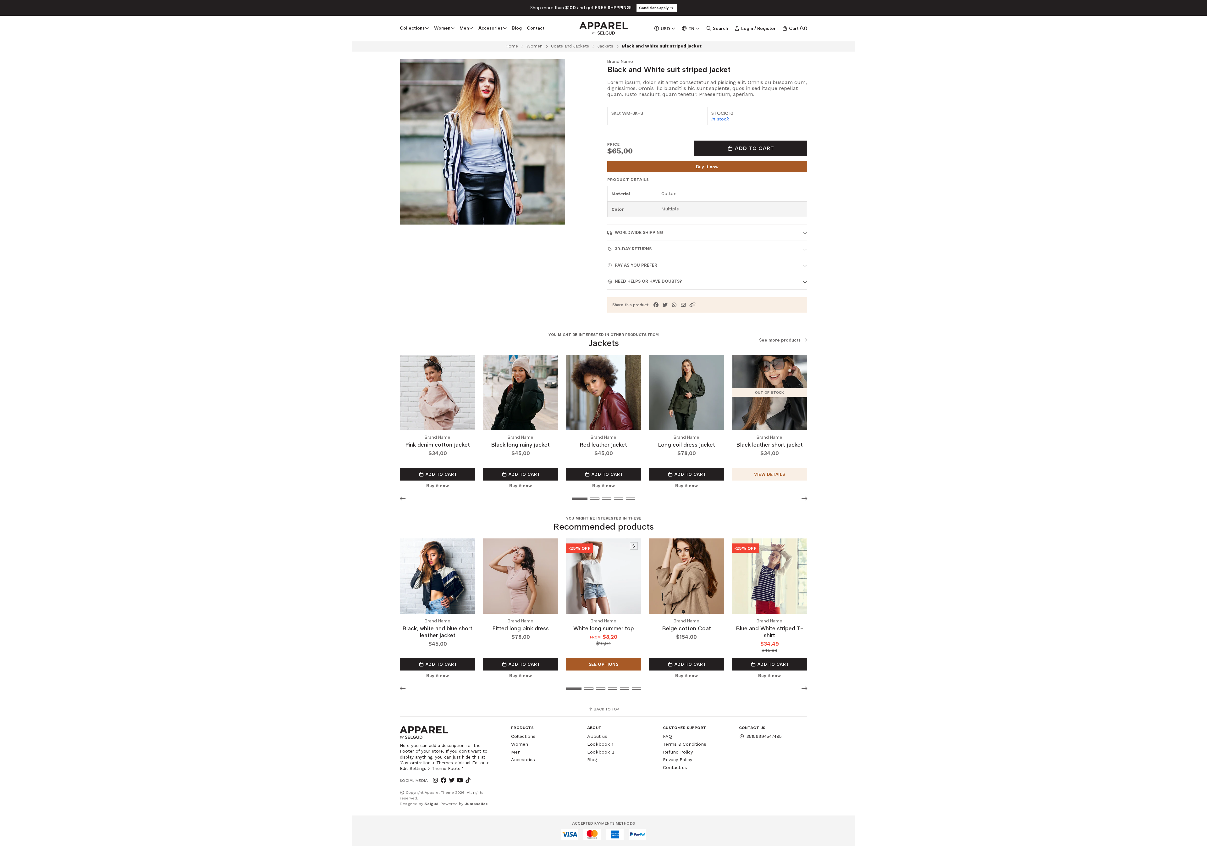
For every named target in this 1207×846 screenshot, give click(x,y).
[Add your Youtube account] (459, 780)
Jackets (605, 45)
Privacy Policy (677, 759)
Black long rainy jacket (520, 444)
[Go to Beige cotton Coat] (686, 576)
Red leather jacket (603, 444)
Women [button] (442, 28)
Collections (523, 736)
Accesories (523, 759)
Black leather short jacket (769, 444)
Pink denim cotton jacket (437, 444)
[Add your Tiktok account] (468, 780)
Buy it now (707, 167)
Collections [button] (412, 28)
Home (511, 45)
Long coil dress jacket (686, 444)
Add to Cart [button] (440, 474)
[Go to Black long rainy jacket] (520, 392)
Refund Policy (678, 751)
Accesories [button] (490, 28)
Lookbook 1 (600, 744)
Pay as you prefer (636, 265)
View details (769, 474)
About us (597, 736)
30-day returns (633, 249)
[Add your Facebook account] (443, 780)
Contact (535, 28)
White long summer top (603, 628)
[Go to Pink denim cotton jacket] (437, 392)
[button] (692, 305)
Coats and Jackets (570, 45)
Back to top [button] (606, 709)
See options (603, 664)
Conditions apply (654, 8)
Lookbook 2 (600, 751)
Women (534, 45)
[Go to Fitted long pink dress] (520, 576)
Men (516, 751)
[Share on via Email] (683, 305)
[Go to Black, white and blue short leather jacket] (437, 576)
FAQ (667, 736)
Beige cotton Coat (686, 628)
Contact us (675, 767)
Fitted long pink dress (521, 628)
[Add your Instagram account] (435, 780)
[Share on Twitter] (665, 305)
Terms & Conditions (684, 744)
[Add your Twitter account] (451, 780)
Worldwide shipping (639, 232)
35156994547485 (764, 736)
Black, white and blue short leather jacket (437, 631)
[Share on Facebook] (656, 305)
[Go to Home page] (603, 28)
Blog (517, 28)
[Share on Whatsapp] (674, 305)
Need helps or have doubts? (648, 281)
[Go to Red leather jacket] (603, 392)
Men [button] (464, 28)
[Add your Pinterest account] (476, 780)
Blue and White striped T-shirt (769, 631)
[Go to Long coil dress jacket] (686, 392)
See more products (780, 340)
